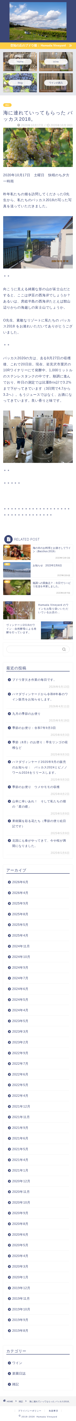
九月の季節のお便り (28, 713)
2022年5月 (20, 1085)
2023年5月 (20, 1021)
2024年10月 (21, 957)
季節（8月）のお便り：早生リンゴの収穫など (40, 745)
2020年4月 (20, 1256)
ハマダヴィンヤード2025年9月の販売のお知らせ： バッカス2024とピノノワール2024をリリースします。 (39, 767)
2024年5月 (20, 999)
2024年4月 (20, 1010)
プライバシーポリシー (29, 1411)
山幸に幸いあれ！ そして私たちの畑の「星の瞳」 (39, 804)
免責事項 (53, 1411)
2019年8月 (20, 1330)
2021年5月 (20, 1149)
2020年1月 (20, 1277)
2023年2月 (20, 1042)
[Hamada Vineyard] (38, 37)
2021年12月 (21, 1106)
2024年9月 (20, 967)
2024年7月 (20, 978)
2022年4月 (20, 1095)
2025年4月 (20, 935)
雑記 (7, 105)
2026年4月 (20, 893)
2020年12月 (21, 1181)
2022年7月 (20, 1063)
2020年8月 (20, 1224)
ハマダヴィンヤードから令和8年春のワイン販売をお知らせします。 (40, 697)
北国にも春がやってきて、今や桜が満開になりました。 (39, 843)
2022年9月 (20, 1053)
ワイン (17, 1363)
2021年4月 (20, 1160)
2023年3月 (20, 1031)
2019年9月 (20, 1320)
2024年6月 (20, 989)
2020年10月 (21, 1202)
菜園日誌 (19, 1373)
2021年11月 (21, 1117)
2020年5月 (20, 1245)
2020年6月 (20, 1234)
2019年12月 (21, 1288)
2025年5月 (20, 924)
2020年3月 (20, 1266)
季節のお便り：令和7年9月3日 (34, 727)
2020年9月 (20, 1213)
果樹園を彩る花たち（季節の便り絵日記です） (39, 823)
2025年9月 (20, 903)
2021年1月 (20, 1170)
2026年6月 (20, 882)
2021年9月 (20, 1127)
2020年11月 (21, 1191)
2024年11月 (21, 946)
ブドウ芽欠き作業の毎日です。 (34, 679)
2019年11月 (21, 1298)
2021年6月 (20, 1138)
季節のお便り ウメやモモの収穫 (36, 787)
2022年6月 (20, 1074)
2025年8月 (20, 914)
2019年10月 (21, 1309)
